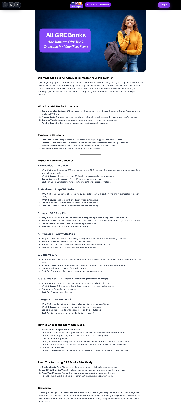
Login (164, 4)
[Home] (11, 4)
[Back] (5, 4)
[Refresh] (16, 4)
